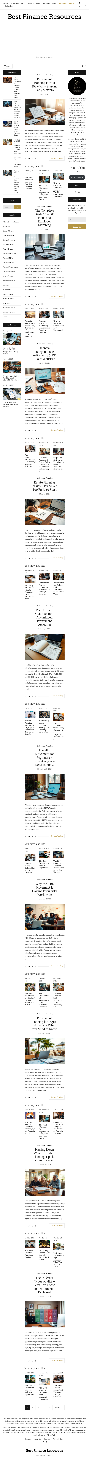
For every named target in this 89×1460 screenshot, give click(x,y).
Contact (28, 1439)
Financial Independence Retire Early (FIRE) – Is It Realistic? (44, 353)
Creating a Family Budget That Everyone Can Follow (30, 868)
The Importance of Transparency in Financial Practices (44, 1000)
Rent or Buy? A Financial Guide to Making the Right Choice (30, 1389)
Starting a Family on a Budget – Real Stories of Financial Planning (58, 1127)
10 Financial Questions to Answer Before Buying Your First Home (17, 183)
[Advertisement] (44, 38)
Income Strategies (9, 281)
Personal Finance (8, 299)
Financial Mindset (17, 3)
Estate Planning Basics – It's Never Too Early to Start (44, 485)
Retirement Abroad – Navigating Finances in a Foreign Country (44, 326)
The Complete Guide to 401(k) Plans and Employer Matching (44, 218)
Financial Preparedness (10, 267)
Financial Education (9, 253)
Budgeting (9, 6)
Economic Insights (9, 240)
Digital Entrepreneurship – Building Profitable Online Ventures (17, 111)
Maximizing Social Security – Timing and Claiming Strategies (44, 726)
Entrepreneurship (8, 244)
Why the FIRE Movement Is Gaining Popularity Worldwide (44, 889)
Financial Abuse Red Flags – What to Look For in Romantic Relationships (44, 464)
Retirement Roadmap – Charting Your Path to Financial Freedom (30, 183)
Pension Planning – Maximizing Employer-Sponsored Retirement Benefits (29, 727)
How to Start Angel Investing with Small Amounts (10, 404)
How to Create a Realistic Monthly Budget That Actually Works (10, 351)
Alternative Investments (11, 222)
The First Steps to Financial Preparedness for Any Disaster (58, 866)
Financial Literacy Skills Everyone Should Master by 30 (57, 1000)
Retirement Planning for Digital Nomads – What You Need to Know (44, 1023)
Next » (57, 1408)
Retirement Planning (66, 3)
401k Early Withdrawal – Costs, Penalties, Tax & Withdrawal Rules (29, 592)
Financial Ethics (8, 258)
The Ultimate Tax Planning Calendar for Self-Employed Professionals (58, 731)
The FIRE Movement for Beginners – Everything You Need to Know (44, 192)
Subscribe (77, 227)
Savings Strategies (33, 3)
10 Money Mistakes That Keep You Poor (29, 1253)
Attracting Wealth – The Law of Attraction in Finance (44, 1254)
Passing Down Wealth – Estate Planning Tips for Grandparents (44, 1155)
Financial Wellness (9, 272)
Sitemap (47, 1439)
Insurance (6, 285)
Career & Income (8, 231)
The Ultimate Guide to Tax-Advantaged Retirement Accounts (44, 617)
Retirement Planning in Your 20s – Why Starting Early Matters (44, 84)
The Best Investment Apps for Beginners (44, 864)
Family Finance (8, 249)
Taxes (5, 317)
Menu (8, 66)
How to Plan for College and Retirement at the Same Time (58, 588)
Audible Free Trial (77, 177)
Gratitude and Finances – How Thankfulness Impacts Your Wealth (17, 89)
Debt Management (9, 235)
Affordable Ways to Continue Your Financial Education (43, 1393)
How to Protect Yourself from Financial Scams (17, 130)
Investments (7, 290)
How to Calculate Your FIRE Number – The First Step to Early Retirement (58, 190)
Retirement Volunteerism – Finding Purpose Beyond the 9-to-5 (30, 999)
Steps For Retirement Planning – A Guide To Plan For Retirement (58, 463)
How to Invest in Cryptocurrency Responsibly (58, 325)
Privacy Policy (58, 1439)
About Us (37, 1439)
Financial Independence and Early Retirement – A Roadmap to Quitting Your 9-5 (30, 329)
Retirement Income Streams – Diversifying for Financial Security (30, 1127)
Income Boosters (49, 3)
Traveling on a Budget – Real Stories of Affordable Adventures (11, 378)
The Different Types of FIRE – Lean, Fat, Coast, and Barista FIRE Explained (44, 1285)
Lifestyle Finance (8, 294)
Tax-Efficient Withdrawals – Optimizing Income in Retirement (30, 460)
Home (5, 3)
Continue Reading (57, 158)
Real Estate (6, 303)
